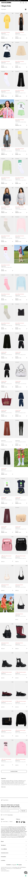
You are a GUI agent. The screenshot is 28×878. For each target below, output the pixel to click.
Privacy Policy (10, 814)
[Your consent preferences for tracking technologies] (25, 875)
